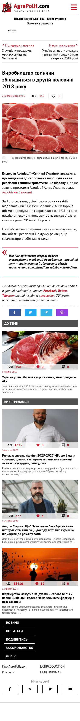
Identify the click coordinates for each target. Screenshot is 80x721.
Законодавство (19, 648)
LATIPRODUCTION (52, 666)
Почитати (14, 631)
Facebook (49, 290)
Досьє (11, 656)
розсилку (47, 295)
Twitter (62, 290)
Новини (12, 622)
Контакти (8, 672)
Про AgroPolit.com (14, 666)
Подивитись (17, 639)
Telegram (8, 295)
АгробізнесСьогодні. (17, 192)
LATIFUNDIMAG (50, 672)
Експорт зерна (56, 19)
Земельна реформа (40, 23)
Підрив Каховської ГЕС (29, 19)
